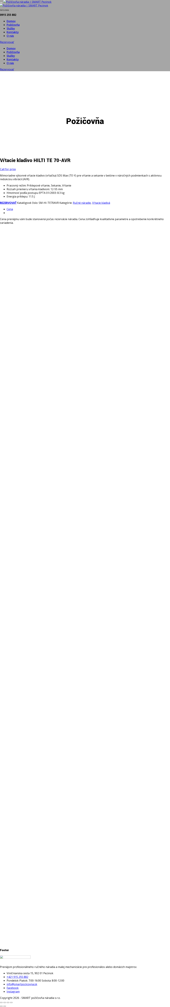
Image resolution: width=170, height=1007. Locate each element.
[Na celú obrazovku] (4, 1002)
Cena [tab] (10, 209)
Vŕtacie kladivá (101, 203)
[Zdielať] (8, 1002)
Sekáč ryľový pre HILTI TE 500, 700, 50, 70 (42, 787)
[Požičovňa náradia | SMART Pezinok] (27, 2)
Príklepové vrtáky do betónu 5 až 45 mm (40, 360)
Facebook (13, 988)
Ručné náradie (82, 203)
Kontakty (13, 32)
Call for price (8, 169)
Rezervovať (7, 42)
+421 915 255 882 (17, 977)
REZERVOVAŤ (8, 203)
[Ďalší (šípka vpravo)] (4, 1006)
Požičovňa (13, 25)
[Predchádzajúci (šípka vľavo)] (1, 1006)
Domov (11, 21)
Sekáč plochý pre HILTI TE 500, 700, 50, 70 (42, 647)
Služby (11, 28)
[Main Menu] (1, 2)
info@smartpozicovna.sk (22, 984)
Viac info (12, 378)
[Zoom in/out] (1, 1002)
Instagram (13, 991)
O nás (10, 36)
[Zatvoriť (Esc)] (11, 1002)
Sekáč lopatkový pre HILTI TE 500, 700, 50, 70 (45, 503)
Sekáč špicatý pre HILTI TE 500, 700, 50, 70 (43, 928)
